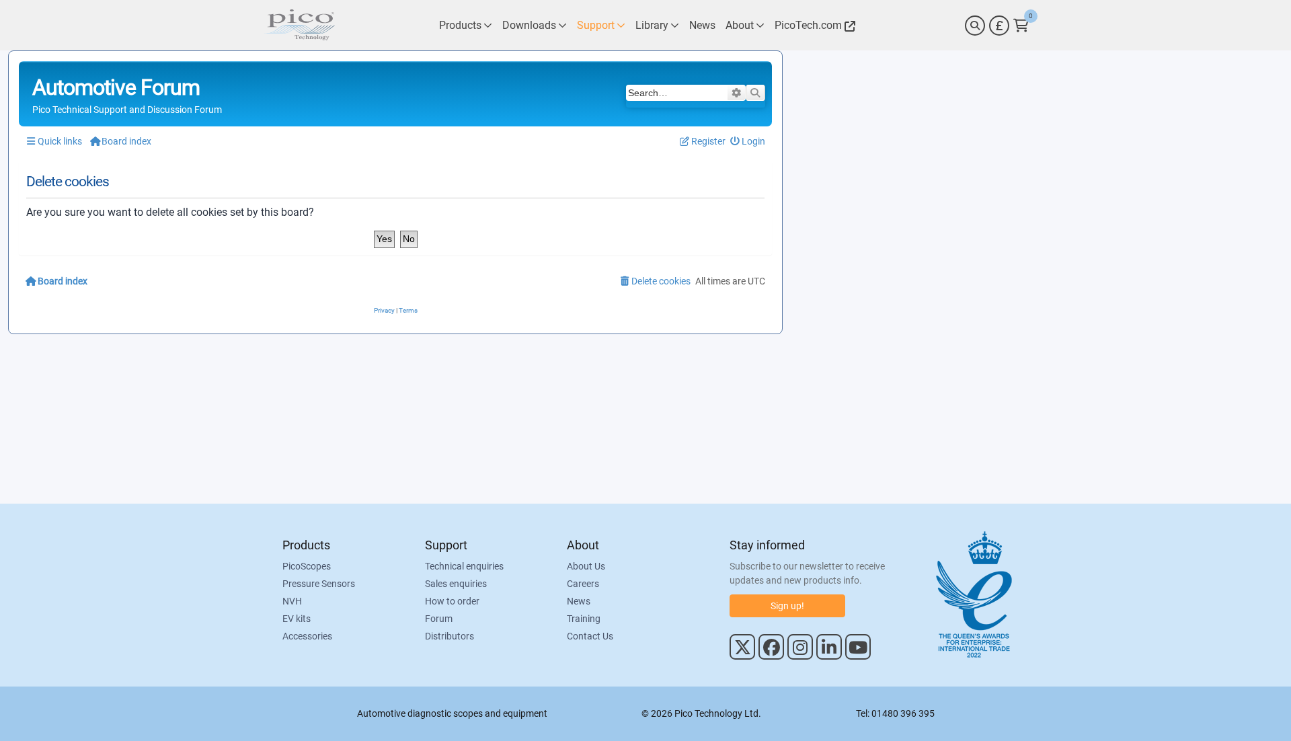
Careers (583, 583)
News (578, 601)
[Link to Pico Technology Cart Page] (1021, 25)
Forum (439, 618)
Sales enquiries (456, 583)
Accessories (307, 636)
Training (583, 618)
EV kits (296, 618)
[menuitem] (748, 141)
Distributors (449, 636)
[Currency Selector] (999, 25)
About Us (586, 566)
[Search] (975, 25)
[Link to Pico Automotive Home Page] (299, 25)
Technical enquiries (464, 566)
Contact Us (590, 636)
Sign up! (787, 605)
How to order (452, 601)
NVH (292, 601)
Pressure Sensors (318, 583)
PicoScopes (306, 566)
